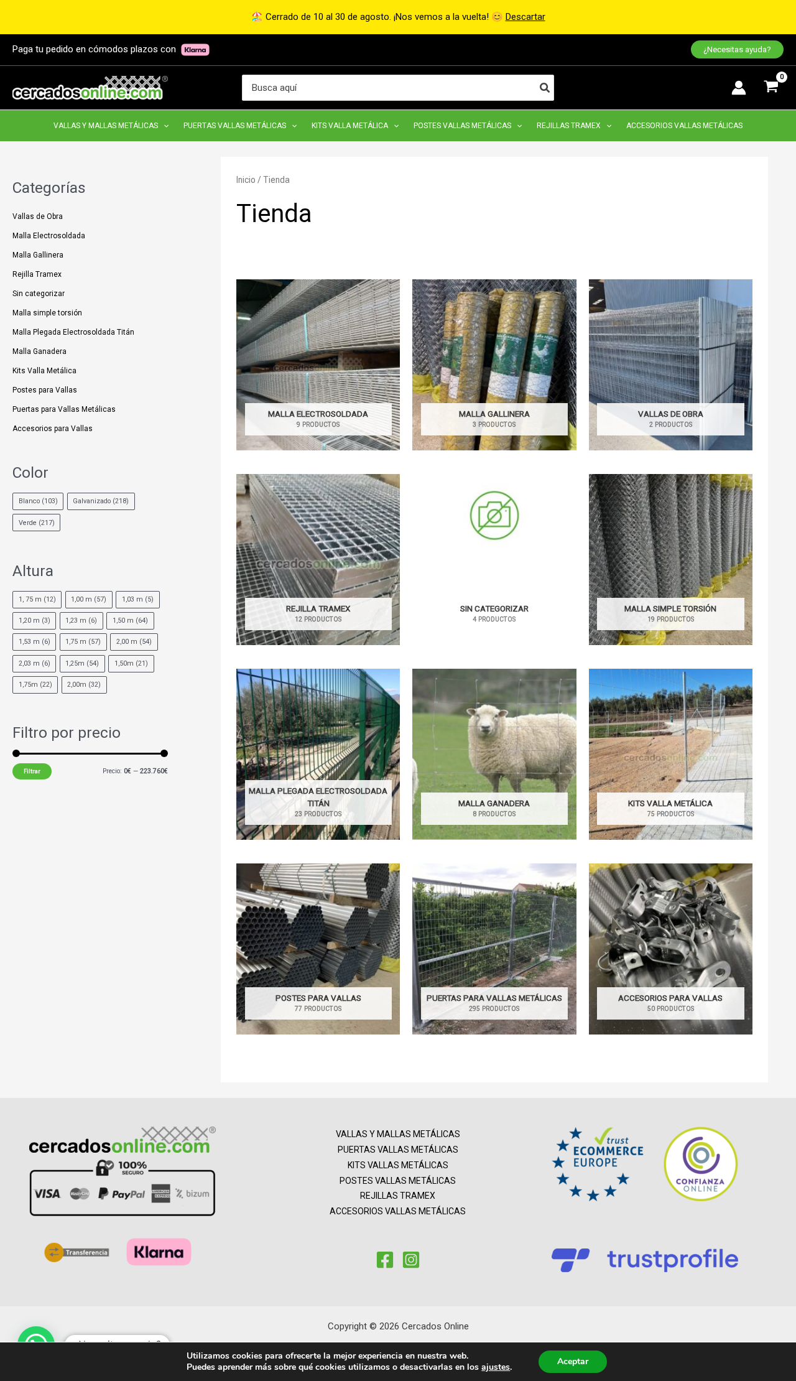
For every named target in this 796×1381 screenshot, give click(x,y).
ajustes (495, 1367)
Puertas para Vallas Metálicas (64, 409)
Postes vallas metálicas (398, 1181)
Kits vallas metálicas (398, 1165)
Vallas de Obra (37, 216)
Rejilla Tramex (37, 274)
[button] (737, 49)
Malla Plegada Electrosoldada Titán (73, 332)
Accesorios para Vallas (52, 428)
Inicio (246, 180)
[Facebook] (385, 1259)
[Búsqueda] (545, 87)
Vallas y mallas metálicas (398, 1134)
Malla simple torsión (47, 313)
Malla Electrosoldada (48, 235)
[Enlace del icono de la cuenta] (738, 87)
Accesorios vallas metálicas (398, 1211)
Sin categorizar (38, 293)
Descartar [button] (525, 16)
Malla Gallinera (37, 255)
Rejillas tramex (397, 1196)
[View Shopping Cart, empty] (771, 87)
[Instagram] (411, 1259)
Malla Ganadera (39, 351)
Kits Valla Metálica (44, 370)
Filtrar (32, 771)
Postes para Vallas (44, 390)
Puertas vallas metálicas (398, 1150)
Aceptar (572, 1361)
